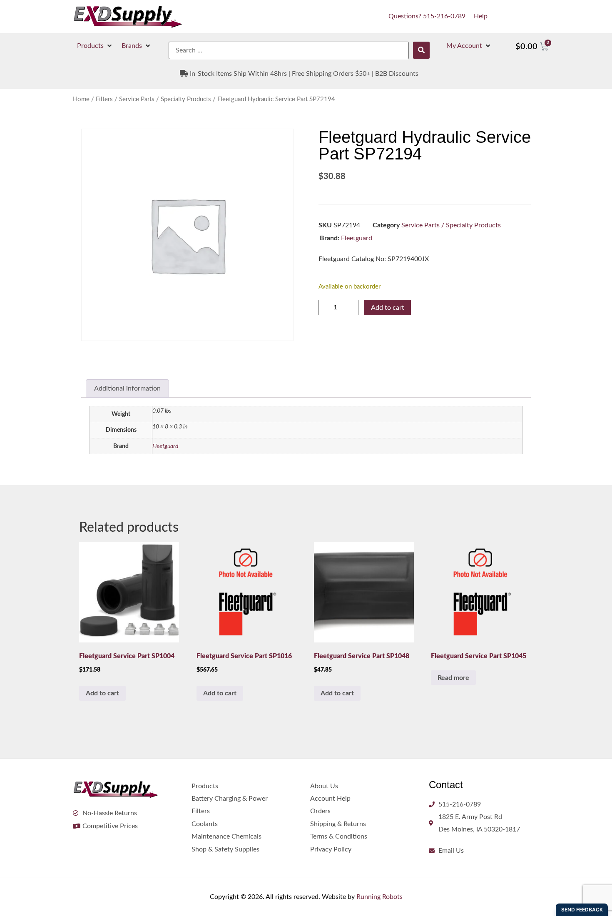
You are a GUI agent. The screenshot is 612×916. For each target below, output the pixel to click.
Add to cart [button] (102, 693)
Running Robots (379, 897)
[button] (95, 45)
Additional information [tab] (127, 388)
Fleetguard (356, 238)
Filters (104, 99)
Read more (453, 678)
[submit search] (421, 50)
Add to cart (387, 307)
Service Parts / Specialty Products (165, 99)
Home (81, 99)
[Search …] (289, 50)
